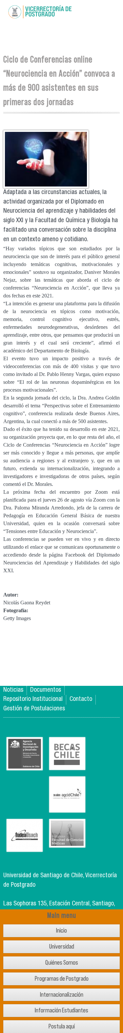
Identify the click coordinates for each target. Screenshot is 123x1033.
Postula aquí (62, 1026)
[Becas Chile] (67, 765)
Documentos (45, 690)
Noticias (13, 690)
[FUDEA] (25, 847)
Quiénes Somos (61, 962)
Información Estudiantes (61, 1010)
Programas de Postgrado (62, 978)
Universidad (61, 946)
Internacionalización (61, 994)
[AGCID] (67, 807)
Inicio (61, 930)
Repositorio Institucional (33, 699)
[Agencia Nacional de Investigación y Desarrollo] (25, 765)
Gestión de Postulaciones (34, 709)
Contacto (81, 699)
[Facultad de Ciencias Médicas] (67, 842)
